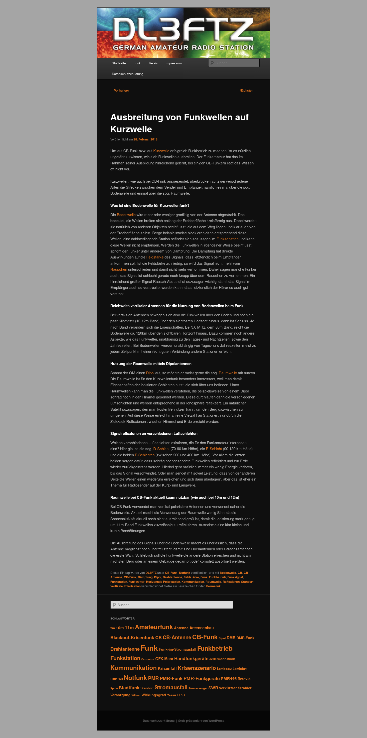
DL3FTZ (151, 572)
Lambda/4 (240, 668)
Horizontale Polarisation (163, 581)
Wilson (136, 695)
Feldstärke (155, 256)
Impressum (174, 63)
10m (120, 627)
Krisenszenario (197, 668)
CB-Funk (171, 572)
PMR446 (229, 678)
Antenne (181, 627)
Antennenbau (201, 627)
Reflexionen (231, 581)
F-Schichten (145, 454)
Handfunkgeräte (191, 658)
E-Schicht (214, 448)
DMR (231, 637)
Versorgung (120, 694)
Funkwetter (137, 581)
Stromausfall (171, 687)
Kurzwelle (161, 150)
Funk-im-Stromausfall (177, 649)
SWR (213, 688)
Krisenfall (167, 668)
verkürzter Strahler (235, 687)
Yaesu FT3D (176, 695)
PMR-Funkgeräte (202, 678)
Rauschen (118, 269)
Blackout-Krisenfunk (132, 637)
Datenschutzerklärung (127, 73)
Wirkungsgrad (154, 694)
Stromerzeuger (197, 688)
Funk (137, 63)
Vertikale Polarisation (125, 586)
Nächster (248, 90)
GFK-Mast (164, 658)
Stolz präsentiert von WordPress (201, 720)
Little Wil (116, 679)
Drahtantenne (172, 577)
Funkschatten (227, 238)
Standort (247, 581)
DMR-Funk (245, 637)
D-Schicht (161, 448)
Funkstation (118, 581)
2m (112, 628)
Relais (153, 63)
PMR (153, 678)
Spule (114, 688)
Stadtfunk (129, 687)
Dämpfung (145, 577)
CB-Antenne (177, 637)
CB (240, 572)
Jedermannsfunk (222, 659)
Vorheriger (119, 90)
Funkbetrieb (217, 577)
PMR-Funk (171, 678)
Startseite (119, 63)
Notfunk (184, 572)
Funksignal (235, 577)
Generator (147, 659)
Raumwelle (228, 372)
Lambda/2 (224, 668)
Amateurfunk (154, 626)
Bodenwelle (126, 214)
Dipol (150, 372)
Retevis (244, 678)
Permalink (213, 586)
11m (129, 627)
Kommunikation (193, 581)
